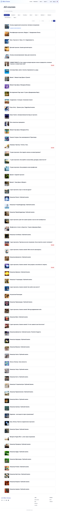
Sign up (54, 1)
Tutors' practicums (8, 17)
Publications (35, 1)
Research (36, 503)
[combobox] (35, 20)
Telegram (51, 501)
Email (50, 499)
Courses (31, 1)
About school (37, 499)
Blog (35, 501)
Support (45, 1)
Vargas (15, 17)
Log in (51, 1)
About (41, 1)
